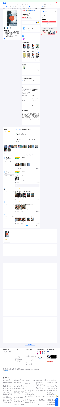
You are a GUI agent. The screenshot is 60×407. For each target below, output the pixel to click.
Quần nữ (19, 379)
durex (20, 374)
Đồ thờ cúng (27, 397)
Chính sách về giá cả (28, 355)
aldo (30, 374)
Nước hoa (5, 401)
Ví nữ (22, 400)
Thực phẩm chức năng (7, 398)
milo (26, 374)
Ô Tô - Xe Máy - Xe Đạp (39, 399)
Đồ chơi (11, 379)
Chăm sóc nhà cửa (7, 391)
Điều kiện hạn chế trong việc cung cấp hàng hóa (31, 356)
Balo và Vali (27, 378)
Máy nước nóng (52, 381)
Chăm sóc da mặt (5, 397)
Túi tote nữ (18, 401)
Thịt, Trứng (6, 386)
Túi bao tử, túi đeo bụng (21, 404)
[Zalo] (51, 351)
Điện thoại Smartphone (6, 393)
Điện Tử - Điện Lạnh (50, 378)
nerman (40, 374)
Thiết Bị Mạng (29, 390)
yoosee (47, 374)
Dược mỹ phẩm (10, 402)
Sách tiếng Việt (38, 404)
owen (16, 374)
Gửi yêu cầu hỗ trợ (5, 353)
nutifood (35, 374)
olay (48, 374)
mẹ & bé (17, 4)
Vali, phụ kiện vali (33, 380)
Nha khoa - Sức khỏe (40, 397)
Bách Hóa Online (27, 399)
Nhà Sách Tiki (38, 403)
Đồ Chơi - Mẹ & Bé (5, 378)
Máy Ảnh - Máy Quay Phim (51, 392)
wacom (42, 374)
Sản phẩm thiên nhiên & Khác (7, 400)
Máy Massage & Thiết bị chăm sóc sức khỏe (8, 399)
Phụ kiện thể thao (52, 386)
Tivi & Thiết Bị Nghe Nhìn (40, 385)
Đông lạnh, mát (8, 387)
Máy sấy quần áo (51, 382)
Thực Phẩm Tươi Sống (6, 385)
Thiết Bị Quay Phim (51, 397)
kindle (37, 374)
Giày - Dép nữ (16, 390)
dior (5, 374)
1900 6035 (6, 370)
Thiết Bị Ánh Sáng (52, 394)
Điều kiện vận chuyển (18, 361)
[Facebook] (48, 351)
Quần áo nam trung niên (18, 388)
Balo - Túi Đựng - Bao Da (52, 395)
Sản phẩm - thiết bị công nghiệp (41, 384)
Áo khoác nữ (19, 380)
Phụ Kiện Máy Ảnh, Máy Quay (50, 393)
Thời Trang (42, 379)
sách (25, 4)
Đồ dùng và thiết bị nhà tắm (30, 395)
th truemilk (11, 374)
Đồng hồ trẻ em (33, 386)
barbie (14, 374)
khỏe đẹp (20, 4)
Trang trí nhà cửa (27, 393)
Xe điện (43, 400)
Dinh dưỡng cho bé (6, 381)
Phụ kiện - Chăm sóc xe (39, 400)
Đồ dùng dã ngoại (52, 385)
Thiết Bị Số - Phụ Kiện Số (39, 387)
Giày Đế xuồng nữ (19, 393)
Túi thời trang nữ (16, 399)
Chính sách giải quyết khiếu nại (19, 356)
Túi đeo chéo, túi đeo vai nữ (17, 400)
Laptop (32, 391)
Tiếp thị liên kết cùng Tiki (18, 359)
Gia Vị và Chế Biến (28, 401)
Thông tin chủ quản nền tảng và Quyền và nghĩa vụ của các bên (31, 364)
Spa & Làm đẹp (41, 395)
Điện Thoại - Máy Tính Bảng (7, 392)
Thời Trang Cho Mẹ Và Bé (6, 379)
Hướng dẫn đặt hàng (5, 354)
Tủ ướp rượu (55, 382)
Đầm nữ (17, 379)
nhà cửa (23, 4)
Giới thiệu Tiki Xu (17, 358)
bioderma (23, 374)
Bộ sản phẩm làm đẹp (7, 402)
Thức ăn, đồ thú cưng (6, 390)
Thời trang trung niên (18, 382)
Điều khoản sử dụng (17, 357)
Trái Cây (4, 386)
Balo (25, 379)
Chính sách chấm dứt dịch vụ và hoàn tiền (30, 362)
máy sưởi (48, 400)
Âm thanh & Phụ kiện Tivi (50, 379)
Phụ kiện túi (21, 401)
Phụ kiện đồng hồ (28, 386)
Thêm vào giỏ (49, 23)
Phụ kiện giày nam (17, 397)
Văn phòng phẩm (42, 404)
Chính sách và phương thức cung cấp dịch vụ (30, 360)
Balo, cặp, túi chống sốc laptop (30, 380)
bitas (55, 374)
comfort (53, 374)
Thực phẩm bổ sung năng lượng (52, 390)
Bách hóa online (40, 383)
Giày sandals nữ (18, 392)
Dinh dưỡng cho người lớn (7, 382)
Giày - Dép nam (16, 395)
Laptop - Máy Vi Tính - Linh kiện (30, 388)
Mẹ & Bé (41, 382)
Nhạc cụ (31, 397)
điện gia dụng (11, 4)
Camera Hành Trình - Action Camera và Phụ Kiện (52, 395)
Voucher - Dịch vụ (38, 394)
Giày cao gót (15, 391)
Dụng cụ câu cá (51, 387)
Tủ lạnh (49, 380)
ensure (18, 374)
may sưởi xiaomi (51, 402)
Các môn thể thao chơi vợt (52, 388)
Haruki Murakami (27, 11)
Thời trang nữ (16, 378)
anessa (44, 374)
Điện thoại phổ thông (6, 394)
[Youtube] (49, 351)
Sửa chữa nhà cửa (28, 394)
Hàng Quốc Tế (38, 378)
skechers (28, 374)
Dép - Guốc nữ (19, 391)
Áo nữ (14, 379)
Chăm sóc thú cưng (27, 400)
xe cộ (14, 4)
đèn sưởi (51, 400)
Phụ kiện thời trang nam (29, 383)
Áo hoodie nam (17, 386)
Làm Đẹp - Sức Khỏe (6, 396)
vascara (4, 374)
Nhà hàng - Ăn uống (40, 396)
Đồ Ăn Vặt (27, 402)
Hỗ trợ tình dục (9, 401)
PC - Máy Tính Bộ (28, 391)
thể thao (28, 4)
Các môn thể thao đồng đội (52, 388)
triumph (33, 374)
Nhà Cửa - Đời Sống (28, 392)
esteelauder (8, 374)
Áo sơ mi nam (19, 385)
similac (51, 374)
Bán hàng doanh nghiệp (18, 360)
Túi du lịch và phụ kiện (29, 379)
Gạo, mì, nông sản (7, 388)
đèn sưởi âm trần (51, 405)
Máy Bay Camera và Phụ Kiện (52, 397)
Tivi (48, 381)
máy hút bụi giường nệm (51, 403)
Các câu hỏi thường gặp (6, 352)
